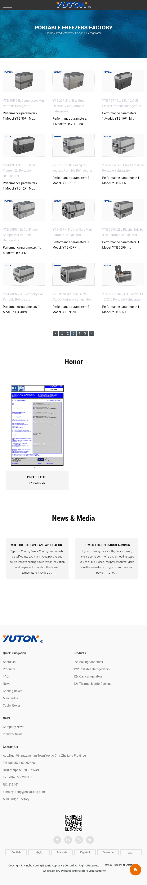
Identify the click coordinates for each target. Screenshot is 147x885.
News (6, 684)
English (16, 852)
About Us (9, 662)
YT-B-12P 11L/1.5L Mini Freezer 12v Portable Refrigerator (19, 170)
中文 (39, 852)
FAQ (6, 676)
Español (85, 852)
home (49, 33)
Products (9, 669)
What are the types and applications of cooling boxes (37, 545)
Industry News (12, 734)
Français (62, 852)
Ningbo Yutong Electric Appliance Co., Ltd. (49, 865)
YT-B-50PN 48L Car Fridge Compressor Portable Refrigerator (20, 234)
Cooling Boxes (12, 691)
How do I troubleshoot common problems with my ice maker (107, 545)
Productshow (64, 33)
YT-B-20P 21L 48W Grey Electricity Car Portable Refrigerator (68, 105)
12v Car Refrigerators (88, 676)
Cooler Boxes (11, 705)
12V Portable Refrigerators (92, 669)
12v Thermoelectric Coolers (92, 684)
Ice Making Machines (88, 662)
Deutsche (108, 852)
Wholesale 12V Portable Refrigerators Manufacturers (74, 871)
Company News (13, 727)
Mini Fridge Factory (16, 799)
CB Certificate (37, 477)
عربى (131, 852)
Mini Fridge (10, 698)
